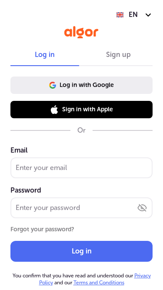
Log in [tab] (45, 54)
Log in (82, 251)
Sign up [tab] (118, 54)
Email (18, 150)
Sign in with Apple (87, 109)
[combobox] (134, 14)
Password (25, 190)
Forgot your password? (42, 229)
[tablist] (81, 54)
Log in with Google (87, 85)
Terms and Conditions (98, 283)
